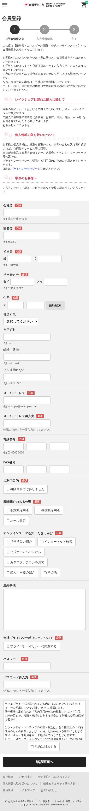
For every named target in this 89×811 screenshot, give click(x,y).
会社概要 (8, 776)
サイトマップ (27, 790)
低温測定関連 (19, 510)
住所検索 (55, 305)
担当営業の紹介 (20, 541)
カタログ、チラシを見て (26, 562)
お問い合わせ (49, 790)
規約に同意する (45, 746)
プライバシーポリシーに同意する (33, 646)
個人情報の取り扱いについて (20, 783)
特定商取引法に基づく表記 (54, 776)
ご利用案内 (25, 776)
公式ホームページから (25, 552)
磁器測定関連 (50, 510)
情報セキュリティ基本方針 (59, 783)
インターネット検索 (57, 541)
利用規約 (8, 790)
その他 (52, 572)
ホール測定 (17, 520)
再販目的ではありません (26, 489)
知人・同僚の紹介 (22, 572)
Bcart (65, 804)
